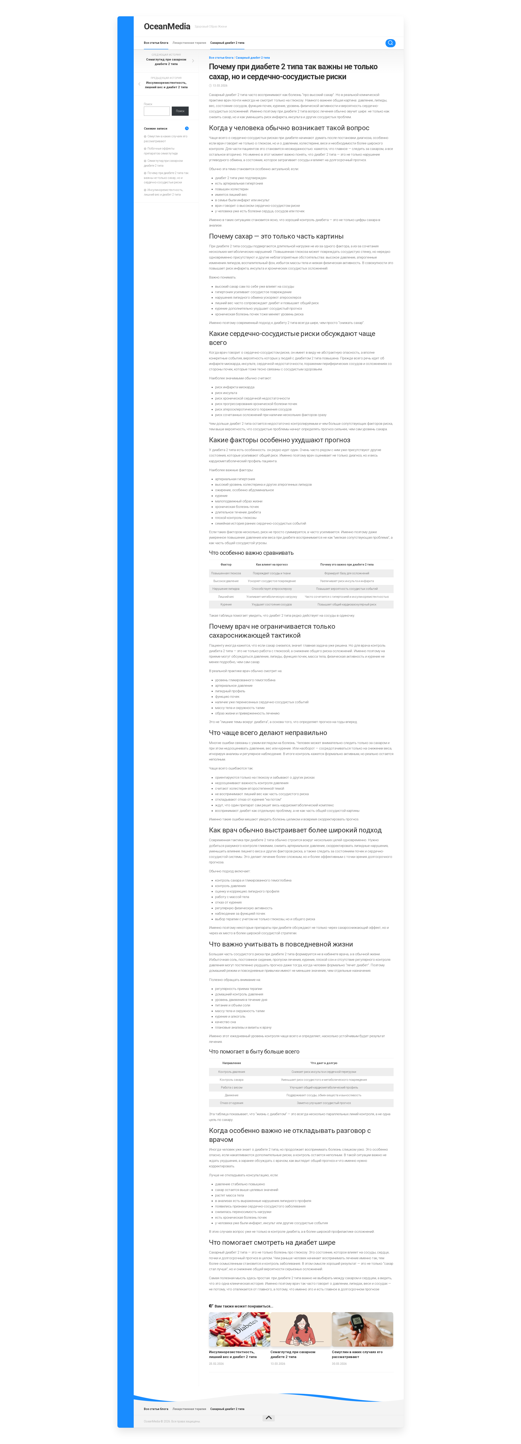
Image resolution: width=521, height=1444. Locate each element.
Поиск (148, 104)
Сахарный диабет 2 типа (227, 42)
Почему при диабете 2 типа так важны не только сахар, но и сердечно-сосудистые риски (166, 177)
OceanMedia (167, 26)
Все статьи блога (156, 42)
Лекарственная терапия (189, 42)
